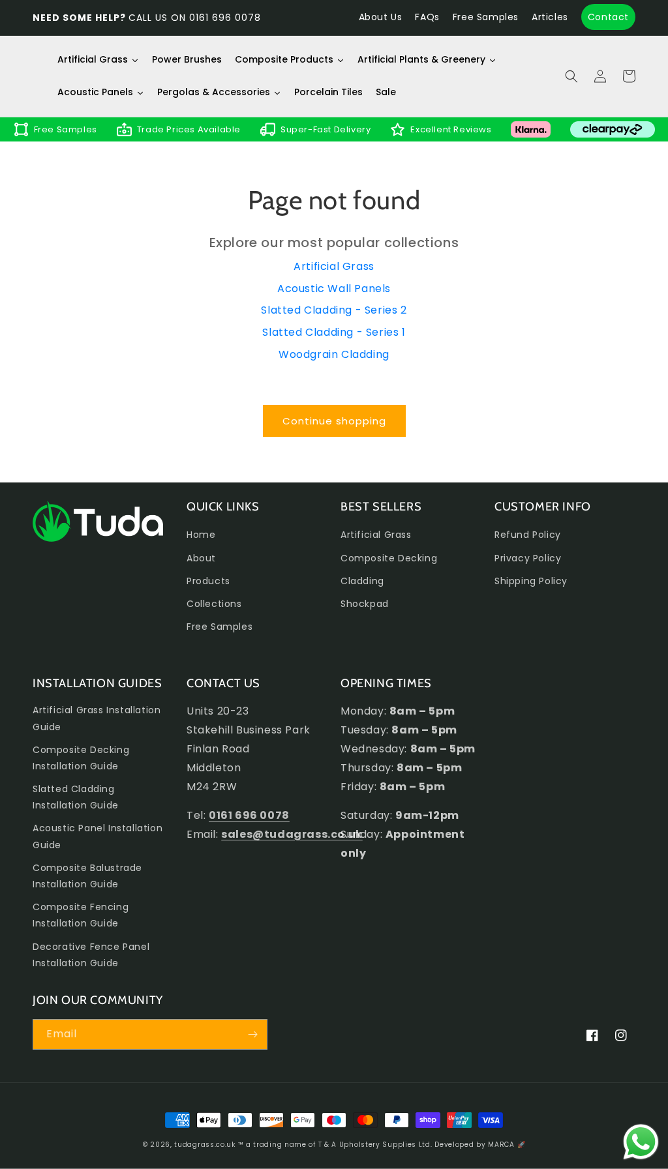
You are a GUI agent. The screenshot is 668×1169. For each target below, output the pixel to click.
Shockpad (365, 603)
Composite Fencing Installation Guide (81, 915)
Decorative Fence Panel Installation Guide (91, 954)
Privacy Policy (527, 558)
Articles (550, 16)
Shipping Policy (531, 580)
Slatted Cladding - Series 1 (333, 332)
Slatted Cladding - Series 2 (333, 310)
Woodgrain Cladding (334, 354)
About (201, 558)
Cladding (362, 580)
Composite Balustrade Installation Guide (87, 876)
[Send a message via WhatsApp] (640, 1141)
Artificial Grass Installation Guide (96, 718)
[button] (571, 76)
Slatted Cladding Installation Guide (76, 797)
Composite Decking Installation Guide (81, 758)
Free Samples (486, 16)
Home (201, 534)
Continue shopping (334, 421)
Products (208, 580)
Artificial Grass (334, 266)
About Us (380, 16)
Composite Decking (389, 558)
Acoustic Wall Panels (334, 288)
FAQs (427, 16)
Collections (214, 603)
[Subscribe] (252, 1034)
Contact (608, 16)
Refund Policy (527, 534)
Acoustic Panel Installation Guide (97, 836)
